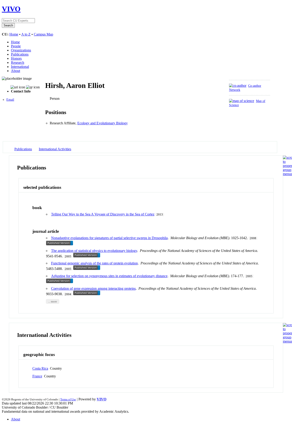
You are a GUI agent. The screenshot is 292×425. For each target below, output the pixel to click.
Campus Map (43, 34)
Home (13, 34)
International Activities (55, 149)
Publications (20, 54)
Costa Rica (40, 368)
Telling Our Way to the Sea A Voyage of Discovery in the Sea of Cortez (102, 214)
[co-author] (237, 85)
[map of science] (241, 101)
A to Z (26, 34)
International (20, 67)
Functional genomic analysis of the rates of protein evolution (94, 263)
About (15, 71)
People (16, 46)
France (37, 376)
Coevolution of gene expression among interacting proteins (93, 288)
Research (17, 62)
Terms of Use (68, 399)
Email (10, 99)
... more (52, 301)
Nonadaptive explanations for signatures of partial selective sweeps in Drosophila (109, 238)
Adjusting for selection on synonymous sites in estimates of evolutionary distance (109, 276)
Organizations (21, 50)
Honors (16, 58)
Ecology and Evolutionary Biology (102, 123)
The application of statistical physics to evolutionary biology (94, 251)
